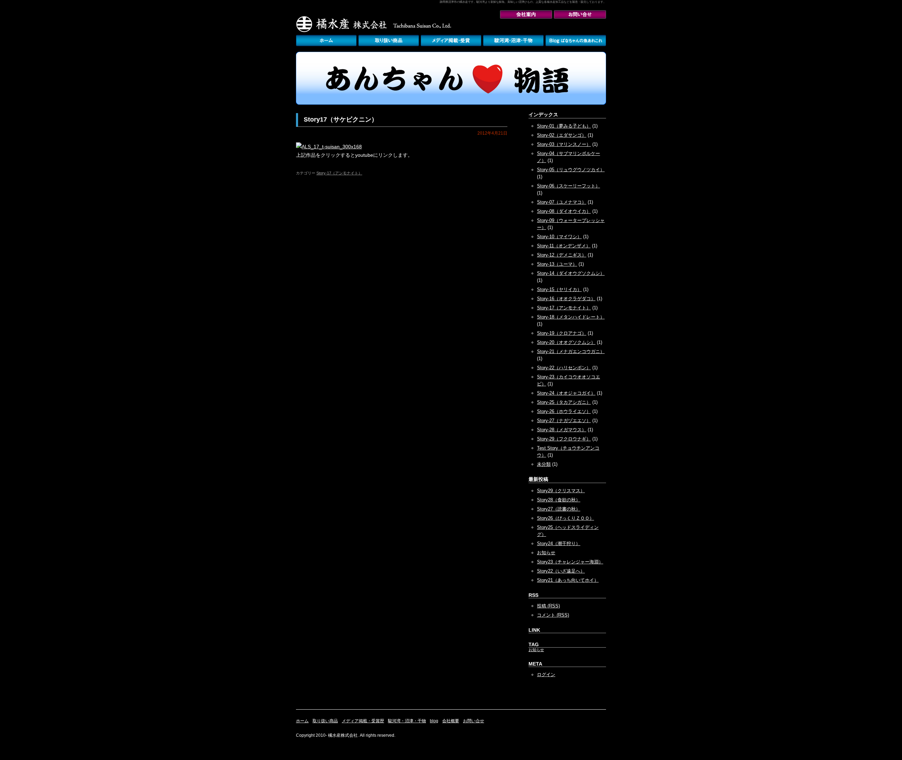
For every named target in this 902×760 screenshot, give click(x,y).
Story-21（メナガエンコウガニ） (571, 351)
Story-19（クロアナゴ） (561, 333)
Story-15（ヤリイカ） (559, 289)
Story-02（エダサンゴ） (561, 135)
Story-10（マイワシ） (559, 236)
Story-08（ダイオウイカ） (564, 211)
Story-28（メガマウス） (561, 429)
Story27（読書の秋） (558, 509)
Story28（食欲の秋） (558, 499)
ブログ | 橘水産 (575, 40)
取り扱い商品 (388, 40)
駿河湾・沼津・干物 (407, 720)
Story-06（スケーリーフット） (568, 186)
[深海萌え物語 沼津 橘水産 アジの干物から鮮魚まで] (451, 103)
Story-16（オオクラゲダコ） (566, 298)
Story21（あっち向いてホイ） (568, 580)
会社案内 (526, 14)
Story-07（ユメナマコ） (561, 202)
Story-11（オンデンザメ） (564, 245)
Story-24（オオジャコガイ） (566, 393)
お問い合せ (580, 14)
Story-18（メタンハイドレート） (571, 317)
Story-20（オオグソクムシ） (566, 342)
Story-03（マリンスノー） (564, 144)
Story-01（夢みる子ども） (564, 126)
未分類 (544, 464)
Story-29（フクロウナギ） (564, 438)
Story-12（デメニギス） (561, 255)
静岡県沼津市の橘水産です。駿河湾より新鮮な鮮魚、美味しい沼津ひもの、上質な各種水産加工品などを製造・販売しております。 (523, 2)
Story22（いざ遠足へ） (561, 571)
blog (434, 720)
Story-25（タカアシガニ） (564, 402)
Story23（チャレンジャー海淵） (570, 561)
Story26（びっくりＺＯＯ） (565, 518)
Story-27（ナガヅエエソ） (564, 420)
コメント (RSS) (553, 615)
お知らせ (546, 552)
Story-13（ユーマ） (557, 264)
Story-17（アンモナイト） (339, 173)
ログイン (546, 674)
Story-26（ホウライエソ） (564, 411)
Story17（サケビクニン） (341, 119)
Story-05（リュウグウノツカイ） (571, 169)
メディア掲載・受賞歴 (451, 40)
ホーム (302, 720)
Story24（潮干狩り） (558, 543)
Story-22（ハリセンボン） (564, 367)
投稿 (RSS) (548, 605)
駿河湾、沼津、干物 (513, 40)
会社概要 (450, 720)
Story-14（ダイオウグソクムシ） (571, 273)
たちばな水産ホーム (326, 40)
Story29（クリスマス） (561, 490)
